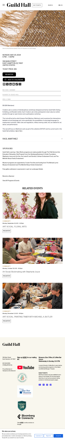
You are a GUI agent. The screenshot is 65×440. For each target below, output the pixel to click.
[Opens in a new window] (25, 372)
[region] (32, 434)
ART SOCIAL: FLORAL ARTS (15, 226)
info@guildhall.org (7, 365)
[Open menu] (4, 5)
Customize (38, 435)
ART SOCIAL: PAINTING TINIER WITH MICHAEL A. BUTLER (27, 317)
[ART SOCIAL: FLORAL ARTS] (32, 206)
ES (61, 5)
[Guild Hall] (19, 6)
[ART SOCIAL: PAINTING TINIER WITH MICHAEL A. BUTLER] (32, 296)
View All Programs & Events (11, 180)
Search (50, 5)
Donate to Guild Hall (11, 94)
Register (9, 74)
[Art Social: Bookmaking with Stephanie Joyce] (32, 251)
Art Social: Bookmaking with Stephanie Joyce (21, 272)
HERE (25, 357)
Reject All (48, 435)
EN (59, 5)
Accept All (58, 435)
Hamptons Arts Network (9, 371)
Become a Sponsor (8, 176)
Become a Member (9, 90)
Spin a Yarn (7, 99)
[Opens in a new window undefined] (40, 385)
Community (7, 221)
